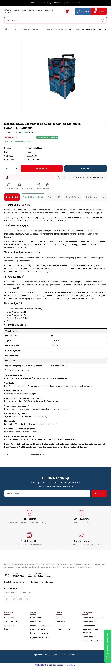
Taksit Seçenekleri (33, 197)
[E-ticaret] (55, 665)
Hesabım (60, 617)
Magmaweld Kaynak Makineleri (90, 631)
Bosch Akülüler (88, 625)
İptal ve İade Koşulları (39, 633)
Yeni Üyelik (60, 621)
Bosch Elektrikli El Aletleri (93, 617)
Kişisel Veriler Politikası (39, 637)
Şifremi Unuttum (63, 629)
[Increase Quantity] (16, 168)
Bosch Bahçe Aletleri (91, 621)
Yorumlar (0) (54, 197)
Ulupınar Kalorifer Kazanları (93, 640)
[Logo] (33, 11)
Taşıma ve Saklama (34, 148)
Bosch (29, 152)
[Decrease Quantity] (6, 168)
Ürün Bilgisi (12, 197)
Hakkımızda (9, 617)
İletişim (7, 629)
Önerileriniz (91, 197)
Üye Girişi (60, 625)
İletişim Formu (36, 621)
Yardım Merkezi (10, 621)
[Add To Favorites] (104, 126)
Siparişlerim (9, 625)
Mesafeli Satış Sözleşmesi (40, 625)
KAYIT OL (99, 493)
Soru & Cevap (73, 197)
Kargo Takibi (35, 617)
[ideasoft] (40, 665)
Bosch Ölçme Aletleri (91, 636)
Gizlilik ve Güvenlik (37, 629)
